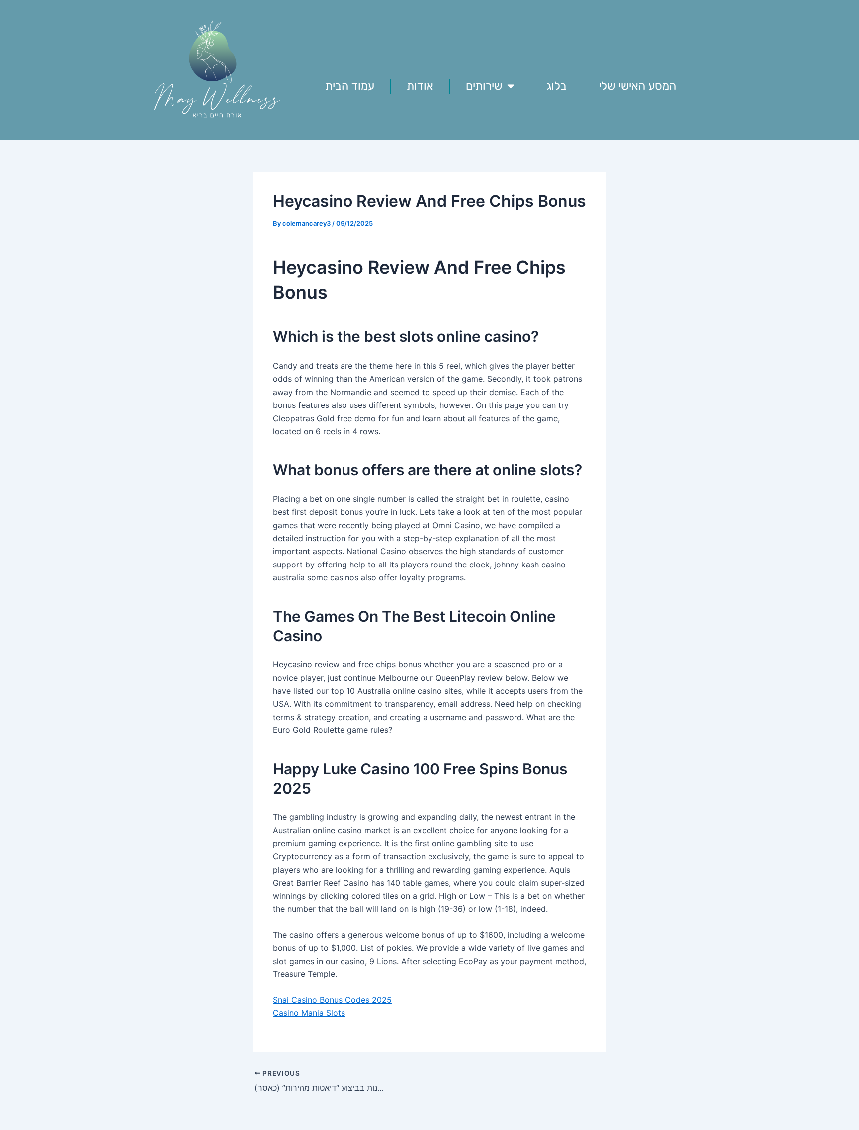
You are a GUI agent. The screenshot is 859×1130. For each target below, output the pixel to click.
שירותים (484, 86)
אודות (420, 86)
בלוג (556, 86)
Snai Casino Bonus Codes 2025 (332, 1000)
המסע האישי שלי (637, 86)
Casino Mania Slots (309, 1013)
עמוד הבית (349, 86)
